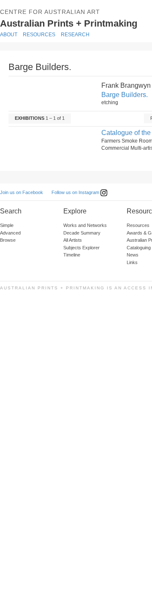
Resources (39, 35)
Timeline (71, 254)
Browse (8, 240)
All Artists (72, 240)
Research (75, 35)
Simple (7, 225)
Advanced (10, 232)
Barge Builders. (124, 94)
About (8, 35)
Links (132, 262)
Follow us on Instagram (76, 192)
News (132, 254)
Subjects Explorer (81, 247)
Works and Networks (85, 225)
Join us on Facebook (21, 192)
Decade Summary (81, 232)
